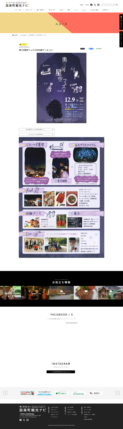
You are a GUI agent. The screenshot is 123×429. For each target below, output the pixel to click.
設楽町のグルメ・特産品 (89, 414)
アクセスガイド (54, 416)
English (87, 4)
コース (75, 10)
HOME (16, 35)
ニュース (84, 10)
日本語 (81, 4)
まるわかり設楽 (94, 10)
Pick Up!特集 (70, 407)
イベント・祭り (17, 10)
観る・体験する (40, 10)
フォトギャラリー (55, 412)
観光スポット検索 (72, 412)
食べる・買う (52, 10)
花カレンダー (29, 10)
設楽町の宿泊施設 (88, 419)
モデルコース (71, 409)
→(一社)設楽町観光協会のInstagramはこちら (61, 371)
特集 (69, 10)
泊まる (61, 10)
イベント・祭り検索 (72, 414)
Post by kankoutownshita (71, 322)
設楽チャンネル (54, 414)
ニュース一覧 (23, 35)
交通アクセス (106, 10)
